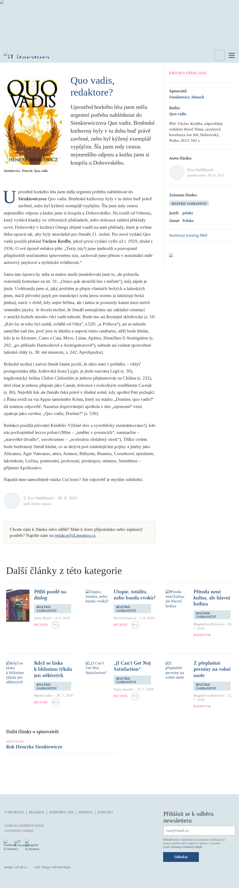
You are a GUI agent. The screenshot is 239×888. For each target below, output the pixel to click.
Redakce (36, 812)
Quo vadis (177, 114)
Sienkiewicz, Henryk (186, 97)
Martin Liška (43, 695)
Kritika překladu (188, 73)
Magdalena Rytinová (208, 624)
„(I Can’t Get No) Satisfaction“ (132, 666)
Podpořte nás (61, 812)
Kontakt (105, 812)
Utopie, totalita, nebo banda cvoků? (134, 595)
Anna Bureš (42, 618)
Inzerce (86, 812)
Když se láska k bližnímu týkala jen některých (53, 669)
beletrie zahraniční (189, 203)
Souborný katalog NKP (188, 235)
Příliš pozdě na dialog (50, 595)
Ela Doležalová (125, 618)
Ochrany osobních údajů (186, 847)
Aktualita (15, 741)
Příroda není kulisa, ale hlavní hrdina (211, 598)
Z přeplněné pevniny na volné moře (212, 669)
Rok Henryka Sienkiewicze (34, 747)
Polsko (188, 220)
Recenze (41, 624)
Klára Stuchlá (123, 689)
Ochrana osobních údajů (24, 825)
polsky (187, 213)
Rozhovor (202, 635)
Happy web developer (56, 867)
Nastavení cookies (18, 831)
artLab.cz (21, 867)
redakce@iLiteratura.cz (75, 535)
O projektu (14, 812)
